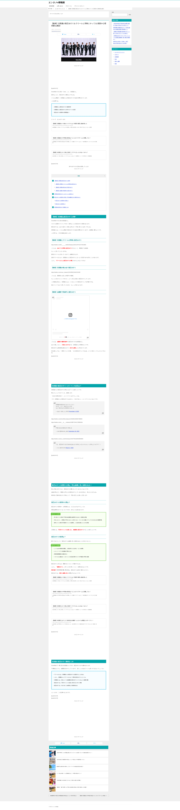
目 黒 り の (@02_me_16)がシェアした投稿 (70, 337)
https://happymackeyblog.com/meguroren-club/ (62, 139)
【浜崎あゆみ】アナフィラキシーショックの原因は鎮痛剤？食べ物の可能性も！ (121, 37)
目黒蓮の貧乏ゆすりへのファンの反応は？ (64, 194)
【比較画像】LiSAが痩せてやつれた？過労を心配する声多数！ (69, 780)
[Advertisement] (78, 77)
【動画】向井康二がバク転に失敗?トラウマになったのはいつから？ (70, 152)
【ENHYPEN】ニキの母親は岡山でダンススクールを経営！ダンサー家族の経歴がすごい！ (74, 752)
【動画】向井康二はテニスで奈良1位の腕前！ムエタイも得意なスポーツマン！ (72, 620)
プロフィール (69, 6)
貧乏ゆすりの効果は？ (60, 203)
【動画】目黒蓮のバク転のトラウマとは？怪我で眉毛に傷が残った (69, 123)
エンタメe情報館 (57, 2)
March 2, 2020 (69, 447)
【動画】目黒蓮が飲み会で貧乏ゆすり (64, 187)
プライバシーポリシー (79, 6)
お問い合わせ (60, 6)
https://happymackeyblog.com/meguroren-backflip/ (62, 125)
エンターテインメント (56, 31)
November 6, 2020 (74, 411)
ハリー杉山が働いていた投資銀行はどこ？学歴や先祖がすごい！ (69, 773)
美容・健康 (117, 61)
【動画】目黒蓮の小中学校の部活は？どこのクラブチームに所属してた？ (71, 138)
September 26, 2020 (74, 431)
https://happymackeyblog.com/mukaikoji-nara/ (61, 622)
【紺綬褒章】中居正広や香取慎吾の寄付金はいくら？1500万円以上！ (63, 795)
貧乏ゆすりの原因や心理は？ (62, 200)
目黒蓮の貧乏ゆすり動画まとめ (61, 207)
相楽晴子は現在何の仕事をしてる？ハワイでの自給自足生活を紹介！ (70, 766)
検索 (113, 12)
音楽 (116, 63)
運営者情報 (51, 6)
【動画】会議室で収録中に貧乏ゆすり (64, 190)
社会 (116, 59)
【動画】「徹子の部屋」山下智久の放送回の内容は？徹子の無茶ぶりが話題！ (72, 787)
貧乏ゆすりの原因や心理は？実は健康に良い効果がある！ (67, 197)
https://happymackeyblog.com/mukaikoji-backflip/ (62, 154)
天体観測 (117, 56)
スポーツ (117, 54)
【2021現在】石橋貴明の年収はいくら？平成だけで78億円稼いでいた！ (71, 759)
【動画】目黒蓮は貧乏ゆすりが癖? (62, 180)
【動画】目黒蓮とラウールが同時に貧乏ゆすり (66, 184)
